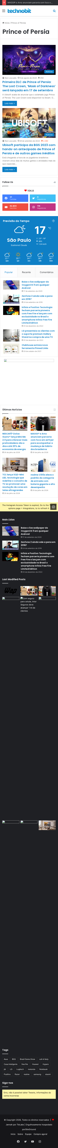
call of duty (43, 1059)
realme (26, 1074)
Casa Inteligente (10, 1064)
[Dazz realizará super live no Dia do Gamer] (47, 708)
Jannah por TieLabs (15, 1124)
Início (7, 23)
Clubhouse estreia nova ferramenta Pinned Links (35, 347)
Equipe (28, 1134)
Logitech (20, 1069)
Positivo (7, 1074)
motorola (31, 1069)
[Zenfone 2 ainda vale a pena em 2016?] (11, 299)
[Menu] (3, 11)
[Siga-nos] (53, 506)
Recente (26, 272)
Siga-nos (7, 1082)
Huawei (35, 1064)
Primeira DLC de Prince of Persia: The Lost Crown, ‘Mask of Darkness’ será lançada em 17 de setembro (29, 86)
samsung (37, 1074)
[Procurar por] (54, 11)
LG (11, 1069)
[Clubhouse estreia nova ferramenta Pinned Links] (11, 349)
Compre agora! (40, 1134)
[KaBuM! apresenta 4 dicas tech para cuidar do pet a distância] (10, 825)
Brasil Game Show (27, 1059)
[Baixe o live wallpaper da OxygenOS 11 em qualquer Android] (11, 285)
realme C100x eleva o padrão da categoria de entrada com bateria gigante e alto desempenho (43, 481)
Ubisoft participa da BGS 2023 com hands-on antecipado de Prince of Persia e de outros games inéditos (28, 149)
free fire (25, 1064)
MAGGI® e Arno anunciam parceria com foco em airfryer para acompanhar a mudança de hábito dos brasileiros (42, 441)
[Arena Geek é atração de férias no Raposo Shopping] (10, 602)
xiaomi (48, 1074)
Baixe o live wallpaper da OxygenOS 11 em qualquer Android (35, 284)
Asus (6, 1059)
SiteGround (30, 1129)
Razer (17, 1074)
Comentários (46, 272)
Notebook (43, 1069)
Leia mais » (10, 103)
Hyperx (46, 1064)
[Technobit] (19, 10)
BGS (14, 1059)
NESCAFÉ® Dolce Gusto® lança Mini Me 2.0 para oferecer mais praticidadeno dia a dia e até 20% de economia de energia (14, 441)
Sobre (20, 1134)
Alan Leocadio (11, 78)
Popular (9, 272)
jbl (5, 1069)
